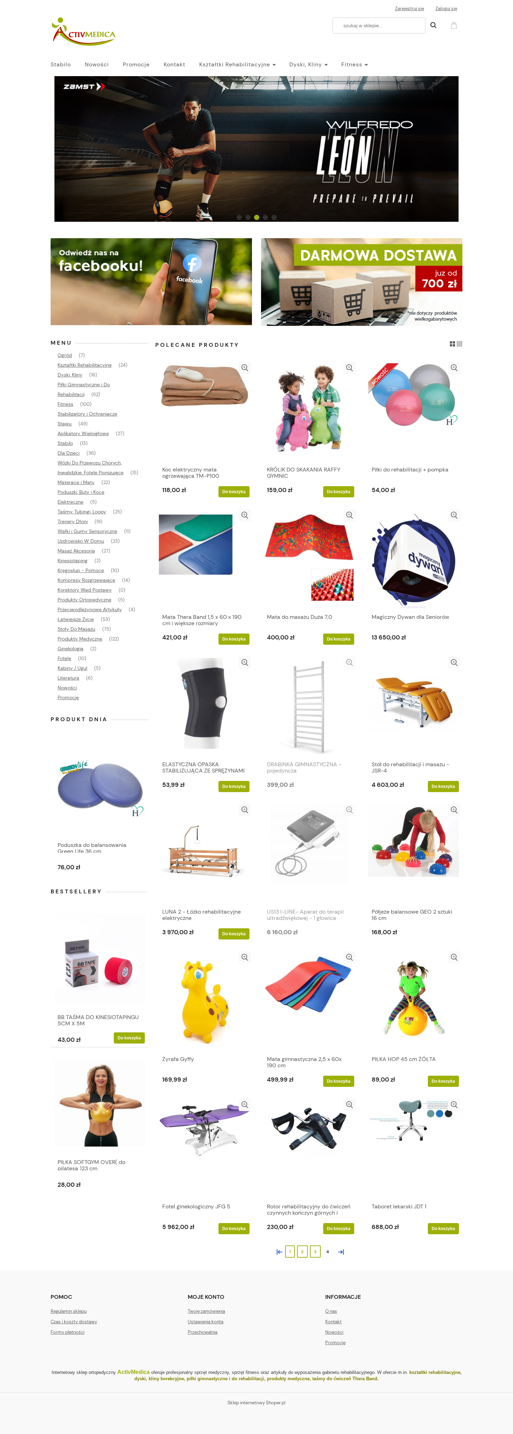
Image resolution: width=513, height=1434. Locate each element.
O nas (331, 1311)
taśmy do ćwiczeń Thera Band (344, 1378)
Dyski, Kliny (70, 375)
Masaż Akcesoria (76, 551)
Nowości (67, 688)
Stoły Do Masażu (76, 629)
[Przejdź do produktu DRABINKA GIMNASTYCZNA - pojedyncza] (308, 707)
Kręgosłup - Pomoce (81, 570)
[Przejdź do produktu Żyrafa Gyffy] (204, 1002)
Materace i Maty (76, 482)
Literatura (68, 678)
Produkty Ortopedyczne (84, 600)
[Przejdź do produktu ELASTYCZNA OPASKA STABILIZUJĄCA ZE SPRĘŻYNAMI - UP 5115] (204, 707)
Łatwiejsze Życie (76, 619)
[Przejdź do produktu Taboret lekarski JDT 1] (413, 1149)
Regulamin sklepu (69, 1311)
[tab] (239, 217)
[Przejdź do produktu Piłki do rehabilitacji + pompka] (413, 412)
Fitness (65, 404)
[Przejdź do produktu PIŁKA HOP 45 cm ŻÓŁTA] (413, 1002)
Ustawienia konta (205, 1322)
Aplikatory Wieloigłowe (83, 433)
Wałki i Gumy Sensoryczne (87, 531)
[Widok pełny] (459, 343)
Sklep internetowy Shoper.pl (256, 1403)
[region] (256, 149)
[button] (245, 368)
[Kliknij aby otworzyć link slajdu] (256, 149)
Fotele (64, 658)
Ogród (65, 355)
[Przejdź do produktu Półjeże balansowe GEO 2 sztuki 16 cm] (413, 854)
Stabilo (65, 443)
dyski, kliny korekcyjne (159, 1378)
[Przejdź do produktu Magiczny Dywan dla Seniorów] (413, 559)
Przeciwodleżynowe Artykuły (90, 609)
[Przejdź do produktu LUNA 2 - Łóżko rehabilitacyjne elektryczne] (204, 854)
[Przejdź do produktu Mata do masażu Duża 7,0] (308, 559)
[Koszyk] (455, 25)
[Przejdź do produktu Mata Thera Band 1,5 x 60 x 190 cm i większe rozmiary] (204, 559)
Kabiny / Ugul (72, 668)
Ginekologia (70, 648)
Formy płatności (67, 1332)
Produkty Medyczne (80, 639)
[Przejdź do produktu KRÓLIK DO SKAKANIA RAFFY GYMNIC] (308, 412)
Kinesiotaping (73, 560)
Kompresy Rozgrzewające (86, 580)
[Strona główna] (84, 32)
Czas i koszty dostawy (74, 1322)
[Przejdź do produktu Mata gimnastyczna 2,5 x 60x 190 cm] (308, 1002)
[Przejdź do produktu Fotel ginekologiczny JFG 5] (204, 1149)
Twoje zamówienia (206, 1311)
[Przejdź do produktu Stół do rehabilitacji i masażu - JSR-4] (413, 707)
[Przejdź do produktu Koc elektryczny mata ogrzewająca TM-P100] (204, 412)
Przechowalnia (202, 1332)
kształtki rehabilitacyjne (434, 1372)
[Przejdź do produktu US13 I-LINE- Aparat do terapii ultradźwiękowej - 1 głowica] (308, 854)
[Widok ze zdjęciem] (452, 343)
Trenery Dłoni (73, 521)
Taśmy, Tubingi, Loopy (82, 512)
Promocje (68, 697)
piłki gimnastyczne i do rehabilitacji (225, 1378)
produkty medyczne (288, 1378)
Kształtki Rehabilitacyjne (85, 365)
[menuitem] (68, 64)
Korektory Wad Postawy (85, 590)
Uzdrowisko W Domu (81, 541)
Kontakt (333, 1322)
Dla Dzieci (69, 453)
